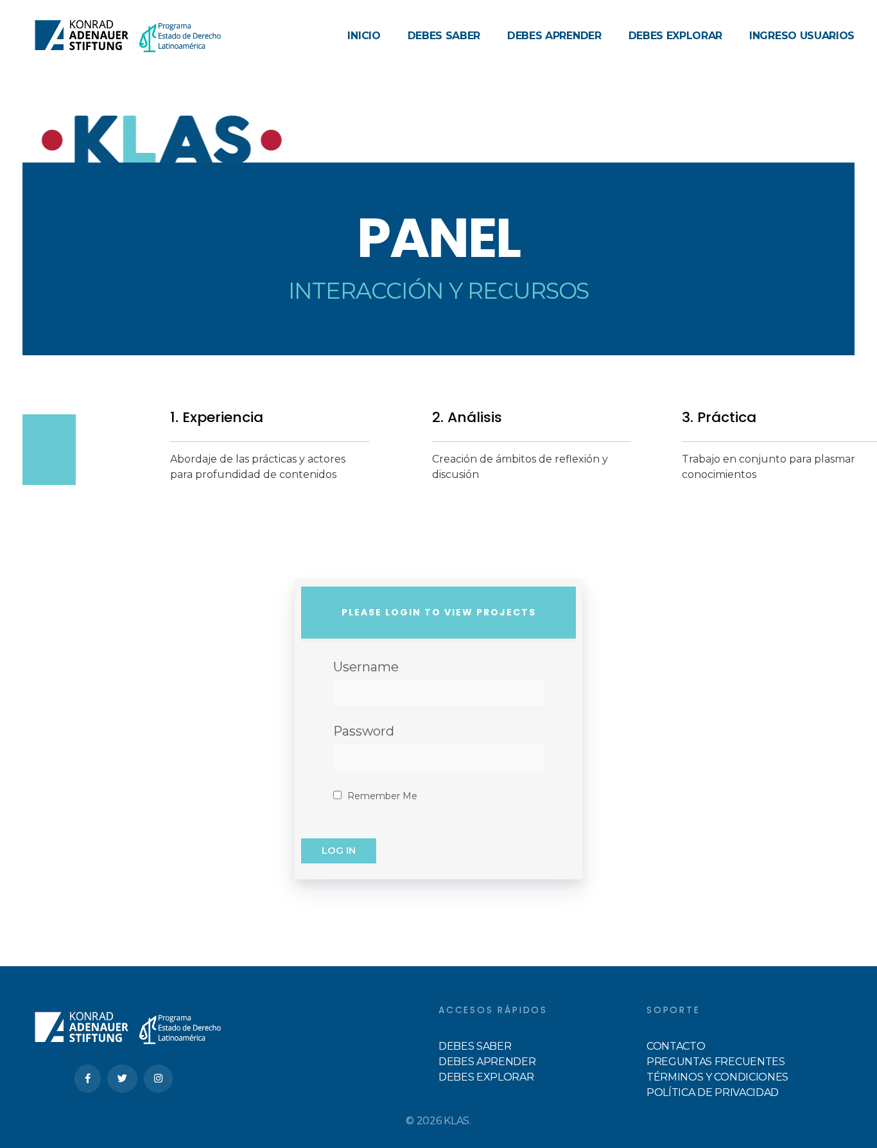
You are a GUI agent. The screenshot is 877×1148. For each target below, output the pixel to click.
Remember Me (381, 796)
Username (366, 667)
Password (363, 731)
